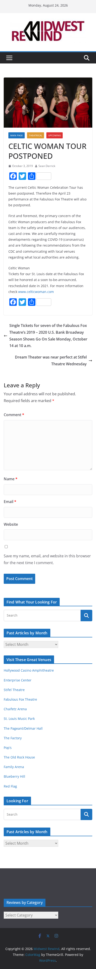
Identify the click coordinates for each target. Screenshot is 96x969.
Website (11, 524)
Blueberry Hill (15, 776)
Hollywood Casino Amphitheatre (29, 670)
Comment (14, 414)
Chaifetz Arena (15, 709)
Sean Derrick (46, 166)
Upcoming (54, 135)
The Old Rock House (19, 757)
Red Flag (10, 786)
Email (10, 501)
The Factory (13, 738)
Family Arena (14, 767)
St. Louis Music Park (19, 718)
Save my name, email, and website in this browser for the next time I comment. (47, 559)
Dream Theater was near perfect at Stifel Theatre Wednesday (51, 360)
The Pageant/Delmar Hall (23, 728)
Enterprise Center (17, 680)
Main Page (16, 135)
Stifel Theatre (14, 690)
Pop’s (8, 747)
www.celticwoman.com (36, 291)
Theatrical (35, 135)
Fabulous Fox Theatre (20, 699)
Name (10, 478)
